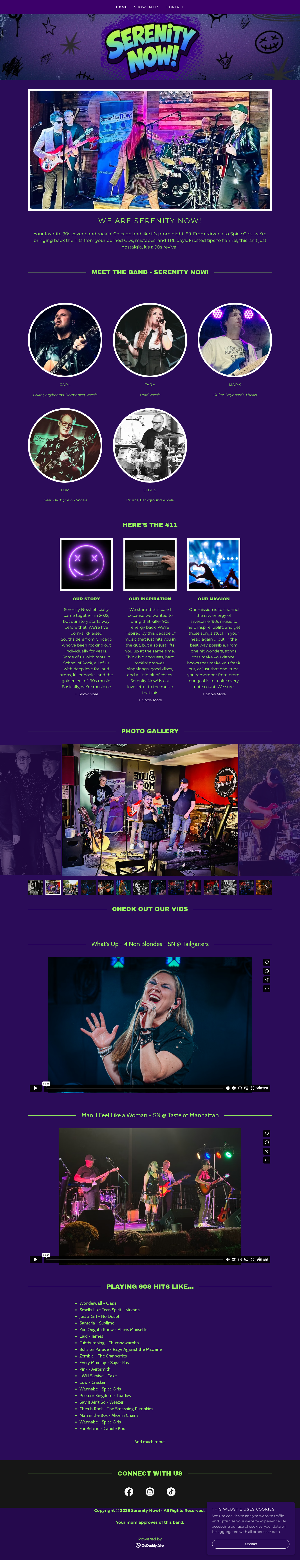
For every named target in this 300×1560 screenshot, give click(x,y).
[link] (128, 1493)
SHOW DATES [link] (146, 7)
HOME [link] (121, 7)
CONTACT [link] (175, 7)
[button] (86, 694)
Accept (251, 1544)
